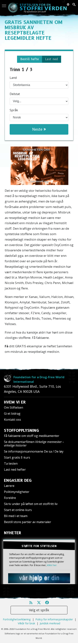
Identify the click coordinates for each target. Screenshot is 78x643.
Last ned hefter (15, 469)
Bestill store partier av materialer (27, 522)
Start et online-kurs (18, 510)
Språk (14, 110)
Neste (38, 129)
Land (13, 78)
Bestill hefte (29, 59)
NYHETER (12, 533)
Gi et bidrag (12, 413)
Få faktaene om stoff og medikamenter (31, 436)
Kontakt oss (12, 419)
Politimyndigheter (16, 492)
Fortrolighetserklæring (17, 619)
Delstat (15, 94)
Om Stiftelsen (13, 407)
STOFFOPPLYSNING (21, 430)
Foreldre (10, 498)
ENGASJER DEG (18, 480)
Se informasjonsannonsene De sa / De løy (33, 451)
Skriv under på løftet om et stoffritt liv (31, 504)
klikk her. (52, 565)
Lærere (9, 486)
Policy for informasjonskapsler (54, 619)
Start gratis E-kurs (17, 457)
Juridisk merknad (50, 623)
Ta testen (11, 463)
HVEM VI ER (15, 402)
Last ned (51, 59)
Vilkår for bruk (26, 623)
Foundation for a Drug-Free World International (38, 379)
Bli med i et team (15, 516)
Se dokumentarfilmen (34, 443)
